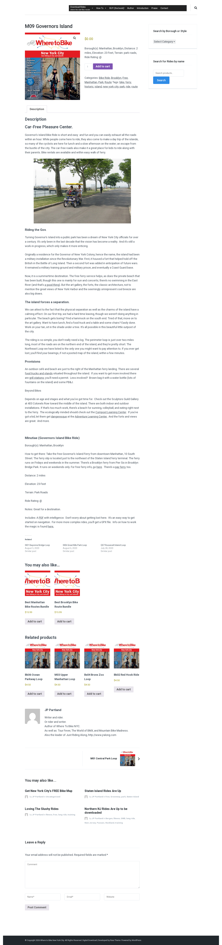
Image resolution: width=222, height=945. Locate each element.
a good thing (52, 284)
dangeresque (59, 416)
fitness (49, 815)
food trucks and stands (39, 373)
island (98, 86)
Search (161, 80)
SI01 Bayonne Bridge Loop (37, 545)
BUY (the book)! (116, 8)
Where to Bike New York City (52, 940)
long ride (62, 815)
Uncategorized (53, 797)
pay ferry (120, 467)
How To (99, 8)
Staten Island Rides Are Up (103, 791)
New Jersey (90, 823)
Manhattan (91, 82)
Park (101, 82)
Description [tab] (37, 109)
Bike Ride (104, 77)
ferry (128, 82)
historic (89, 86)
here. (51, 526)
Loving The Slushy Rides (42, 809)
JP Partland (37, 797)
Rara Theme (115, 940)
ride (128, 86)
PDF (41, 517)
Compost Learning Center (110, 412)
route (134, 86)
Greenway (115, 797)
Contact (164, 8)
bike (121, 82)
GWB (123, 818)
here (99, 467)
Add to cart (103, 66)
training (71, 815)
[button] (74, 38)
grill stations (36, 377)
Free (125, 77)
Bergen (109, 818)
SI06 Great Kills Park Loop (75, 545)
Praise (154, 8)
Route (108, 82)
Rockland (109, 823)
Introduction (142, 8)
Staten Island (133, 797)
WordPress (136, 940)
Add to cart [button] (35, 621)
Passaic (101, 823)
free (108, 797)
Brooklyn (116, 77)
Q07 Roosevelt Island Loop (113, 545)
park (122, 86)
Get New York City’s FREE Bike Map (48, 791)
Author (130, 8)
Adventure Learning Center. (91, 416)
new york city (111, 86)
